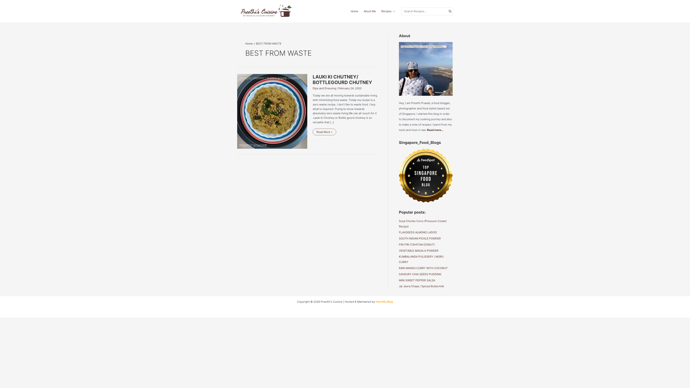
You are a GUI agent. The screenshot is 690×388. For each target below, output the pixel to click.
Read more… (435, 130)
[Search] (450, 11)
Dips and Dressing (324, 88)
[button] (393, 11)
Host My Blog (384, 301)
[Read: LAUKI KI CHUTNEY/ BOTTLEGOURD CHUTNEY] (272, 111)
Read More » (326, 132)
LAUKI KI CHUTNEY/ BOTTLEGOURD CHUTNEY (342, 79)
